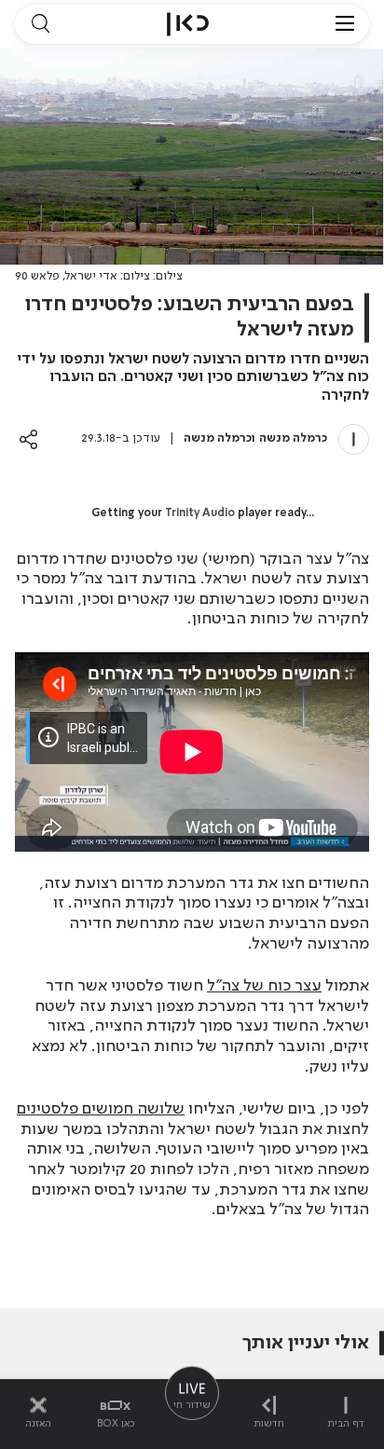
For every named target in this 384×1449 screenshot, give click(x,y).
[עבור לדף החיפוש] (40, 24)
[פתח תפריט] (345, 24)
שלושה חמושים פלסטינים (101, 1108)
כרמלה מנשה (293, 438)
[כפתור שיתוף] (28, 439)
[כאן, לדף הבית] (188, 24)
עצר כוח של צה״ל (264, 985)
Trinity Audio (200, 513)
